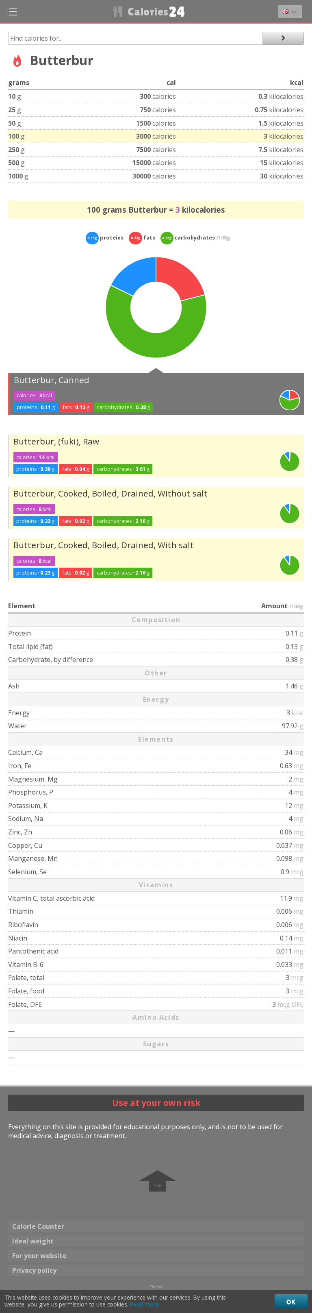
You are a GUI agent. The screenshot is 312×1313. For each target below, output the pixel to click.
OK (291, 1302)
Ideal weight (33, 1241)
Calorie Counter (38, 1226)
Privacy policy (34, 1270)
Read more (144, 1304)
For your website (39, 1255)
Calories (155, 11)
